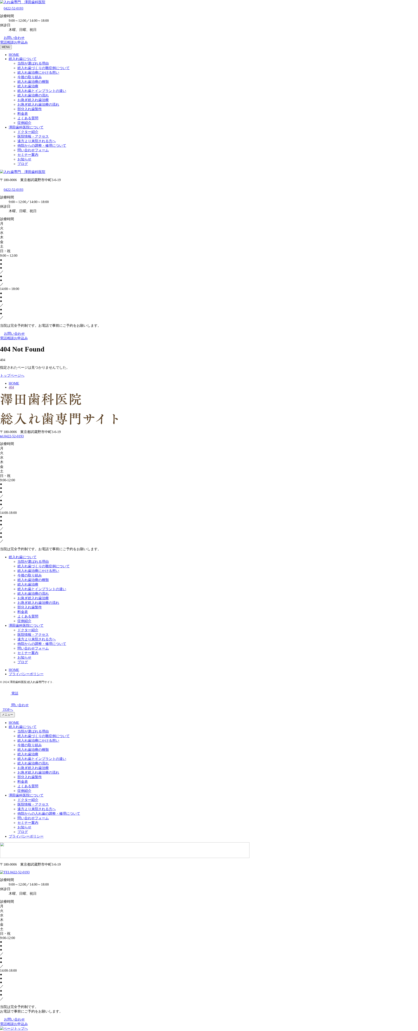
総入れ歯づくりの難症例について (43, 68)
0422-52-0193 (13, 8)
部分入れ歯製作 (29, 109)
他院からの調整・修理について (41, 145)
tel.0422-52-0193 (12, 436)
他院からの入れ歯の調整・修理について (48, 813)
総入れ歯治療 (27, 86)
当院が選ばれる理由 (33, 63)
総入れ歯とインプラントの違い (41, 91)
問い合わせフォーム (33, 150)
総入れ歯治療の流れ (33, 95)
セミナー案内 (27, 155)
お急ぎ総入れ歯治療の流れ (38, 104)
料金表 (22, 113)
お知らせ (24, 159)
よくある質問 (27, 118)
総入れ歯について (23, 59)
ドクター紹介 (27, 132)
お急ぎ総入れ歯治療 (33, 100)
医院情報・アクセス (33, 136)
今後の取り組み (29, 77)
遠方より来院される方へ (36, 141)
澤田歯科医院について (26, 127)
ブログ (22, 164)
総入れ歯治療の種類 (33, 81)
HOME (14, 55)
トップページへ (12, 375)
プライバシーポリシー (26, 674)
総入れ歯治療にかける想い (38, 72)
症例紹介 (24, 123)
